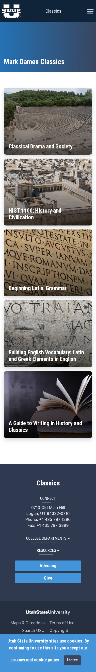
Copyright (58, 630)
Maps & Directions (28, 622)
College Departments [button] (46, 538)
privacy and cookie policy (35, 660)
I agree (72, 660)
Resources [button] (46, 550)
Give (48, 578)
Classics (53, 11)
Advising (48, 565)
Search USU (33, 630)
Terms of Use (61, 622)
